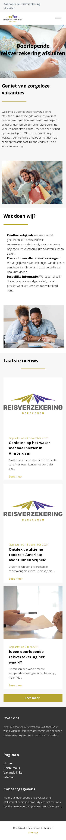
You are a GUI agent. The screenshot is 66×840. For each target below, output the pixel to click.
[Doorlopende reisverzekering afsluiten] (13, 18)
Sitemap (9, 777)
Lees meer (16, 476)
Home (8, 763)
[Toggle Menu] (58, 18)
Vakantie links (13, 772)
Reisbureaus (12, 768)
